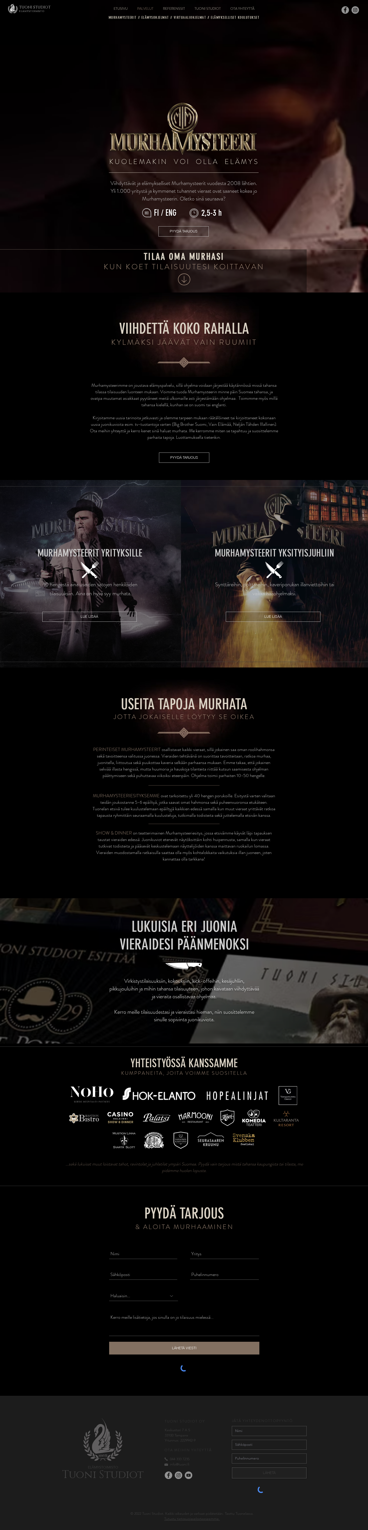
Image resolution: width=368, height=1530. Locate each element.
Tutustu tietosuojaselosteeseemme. (192, 1518)
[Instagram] (355, 10)
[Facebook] (345, 10)
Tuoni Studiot (103, 1475)
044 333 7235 (180, 1459)
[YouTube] (188, 1475)
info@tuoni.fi (179, 1464)
